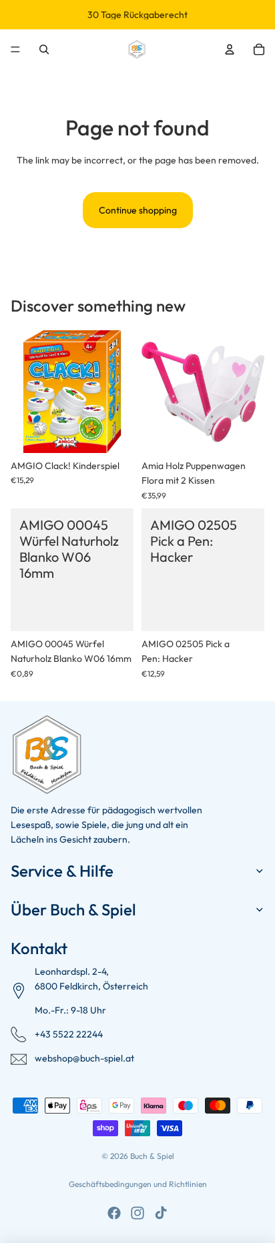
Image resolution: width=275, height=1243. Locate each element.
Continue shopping (138, 210)
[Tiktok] (161, 1213)
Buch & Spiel (152, 1156)
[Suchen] (44, 49)
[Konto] (229, 49)
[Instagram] (137, 1213)
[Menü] (15, 49)
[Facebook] (114, 1213)
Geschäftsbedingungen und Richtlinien (138, 1184)
